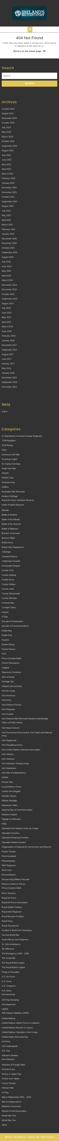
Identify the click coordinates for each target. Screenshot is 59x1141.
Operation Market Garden (14, 842)
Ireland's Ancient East (12, 686)
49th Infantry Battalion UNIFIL (15, 1013)
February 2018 (8, 336)
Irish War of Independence (14, 773)
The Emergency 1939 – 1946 (15, 953)
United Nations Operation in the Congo (20, 1032)
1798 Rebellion (8, 440)
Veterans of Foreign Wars (13, 1064)
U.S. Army (6, 981)
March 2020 (7, 280)
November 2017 (9, 345)
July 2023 (6, 127)
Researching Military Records (16, 879)
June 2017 (6, 359)
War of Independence (11, 1102)
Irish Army (6, 700)
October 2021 (8, 197)
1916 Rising (7, 445)
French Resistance (10, 663)
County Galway (9, 575)
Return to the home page (27, 51)
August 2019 (7, 303)
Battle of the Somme (11, 524)
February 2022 (8, 178)
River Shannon (9, 893)
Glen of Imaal (8, 677)
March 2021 (7, 224)
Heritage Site (8, 681)
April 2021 (6, 220)
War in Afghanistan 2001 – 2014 (16, 1097)
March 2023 (7, 136)
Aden (4, 450)
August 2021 (7, 206)
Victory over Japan (10, 1078)
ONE (4, 824)
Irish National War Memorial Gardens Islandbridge (25, 718)
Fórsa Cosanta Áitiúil (11, 658)
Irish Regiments (9, 740)
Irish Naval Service (10, 728)
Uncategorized (8, 1004)
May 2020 (6, 271)
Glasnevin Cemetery (11, 672)
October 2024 (8, 109)
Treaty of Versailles (10, 972)
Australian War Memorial (13, 491)
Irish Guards (7, 714)
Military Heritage (9, 800)
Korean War (7, 782)
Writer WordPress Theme (20, 1137)
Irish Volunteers (9, 768)
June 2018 (6, 331)
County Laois (8, 589)
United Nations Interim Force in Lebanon (20, 1023)
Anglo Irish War (9, 468)
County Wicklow (9, 598)
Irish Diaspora (8, 709)
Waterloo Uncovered (11, 1106)
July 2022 (6, 155)
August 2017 (7, 354)
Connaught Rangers (11, 566)
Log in (4, 411)
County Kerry (8, 579)
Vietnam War (8, 1088)
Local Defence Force (11, 786)
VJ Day (5, 1092)
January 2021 (8, 234)
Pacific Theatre (9, 851)
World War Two (9, 1120)
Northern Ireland (9, 814)
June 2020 (6, 266)
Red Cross (7, 870)
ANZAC (5, 473)
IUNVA (5, 777)
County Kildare (8, 584)
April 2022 (6, 169)
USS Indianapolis (10, 1046)
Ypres (4, 1125)
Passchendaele (9, 856)
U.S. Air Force (8, 976)
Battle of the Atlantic (11, 519)
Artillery (5, 487)
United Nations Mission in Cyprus (17, 1027)
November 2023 (9, 118)
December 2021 (9, 187)
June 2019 (6, 312)
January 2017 (8, 363)
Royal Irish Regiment (11, 911)
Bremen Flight (8, 538)
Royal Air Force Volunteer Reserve (18, 500)
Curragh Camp (9, 607)
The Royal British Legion (13, 963)
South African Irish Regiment (15, 939)
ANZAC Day (7, 477)
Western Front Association (14, 1111)
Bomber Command (11, 533)
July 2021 (6, 211)
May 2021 (6, 215)
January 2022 (8, 183)
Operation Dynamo (10, 833)
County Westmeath (11, 593)
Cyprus (5, 612)
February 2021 (8, 229)
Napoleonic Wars (10, 805)
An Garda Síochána (11, 464)
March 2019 (7, 326)
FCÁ (4, 653)
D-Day (5, 616)
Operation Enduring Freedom (15, 837)
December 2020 (9, 238)
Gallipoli (5, 667)
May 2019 (6, 317)
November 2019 (9, 289)
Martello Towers (9, 796)
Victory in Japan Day (11, 1074)
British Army (7, 542)
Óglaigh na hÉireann (11, 819)
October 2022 (8, 141)
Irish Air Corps (8, 691)
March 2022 (7, 173)
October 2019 (8, 294)
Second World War (10, 935)
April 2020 (6, 275)
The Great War (8, 958)
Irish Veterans (8, 759)
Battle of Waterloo (10, 528)
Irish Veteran (7, 754)
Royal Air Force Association (14, 902)
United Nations (8, 1018)
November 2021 (9, 192)
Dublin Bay (7, 630)
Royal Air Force (9, 898)
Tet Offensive (8, 949)
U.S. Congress (9, 986)
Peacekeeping (8, 861)
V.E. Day (6, 1050)
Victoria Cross (8, 1069)
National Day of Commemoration (17, 810)
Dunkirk (5, 640)
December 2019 (9, 285)
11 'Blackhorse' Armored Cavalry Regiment (22, 436)
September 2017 (9, 350)
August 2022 (7, 150)
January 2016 (8, 373)
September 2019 (9, 299)
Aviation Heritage (10, 496)
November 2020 (9, 243)
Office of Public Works (12, 722)
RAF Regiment (9, 865)
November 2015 (9, 377)
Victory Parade (9, 1083)
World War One (9, 1115)
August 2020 (7, 257)
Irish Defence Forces (11, 705)
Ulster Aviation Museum (13, 504)
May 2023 (6, 132)
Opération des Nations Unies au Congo (20, 828)
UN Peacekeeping (10, 1000)
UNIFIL (5, 1009)
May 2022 (6, 164)
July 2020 (6, 261)
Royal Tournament (10, 925)
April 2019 (6, 322)
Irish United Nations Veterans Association (21, 749)
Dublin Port (7, 635)
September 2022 (9, 146)
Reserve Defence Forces (13, 884)
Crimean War (8, 603)
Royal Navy (7, 921)
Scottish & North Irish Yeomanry (17, 930)
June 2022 (6, 160)
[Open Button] (30, 30)
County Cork (8, 570)
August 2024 (7, 113)
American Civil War (11, 454)
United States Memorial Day (15, 1037)
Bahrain (5, 510)
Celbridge (6, 552)
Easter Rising (8, 644)
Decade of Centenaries (12, 621)
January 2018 (8, 340)
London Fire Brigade (11, 791)
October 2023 (8, 122)
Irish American (8, 695)
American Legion (9, 459)
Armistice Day (8, 482)
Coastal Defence (9, 556)
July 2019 (6, 308)
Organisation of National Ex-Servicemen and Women (26, 847)
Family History (8, 649)
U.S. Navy (6, 990)
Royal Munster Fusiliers (13, 916)
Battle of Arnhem (9, 514)
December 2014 (9, 387)
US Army (6, 1041)
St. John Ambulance (11, 944)
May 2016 (6, 368)
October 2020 (8, 248)
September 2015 (9, 382)
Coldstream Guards (11, 561)
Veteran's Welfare (10, 1055)
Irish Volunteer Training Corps (15, 763)
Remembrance (9, 874)
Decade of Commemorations (15, 626)
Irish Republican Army (12, 745)
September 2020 (9, 252)
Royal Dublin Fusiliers (12, 907)
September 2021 (9, 201)
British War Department (12, 547)
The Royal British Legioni (13, 967)
